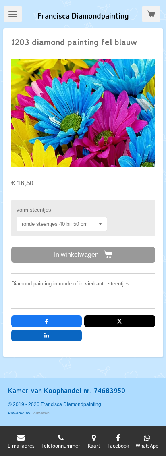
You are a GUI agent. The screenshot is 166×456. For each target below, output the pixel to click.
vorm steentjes (34, 210)
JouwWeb (40, 413)
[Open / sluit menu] (13, 14)
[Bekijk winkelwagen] (151, 14)
